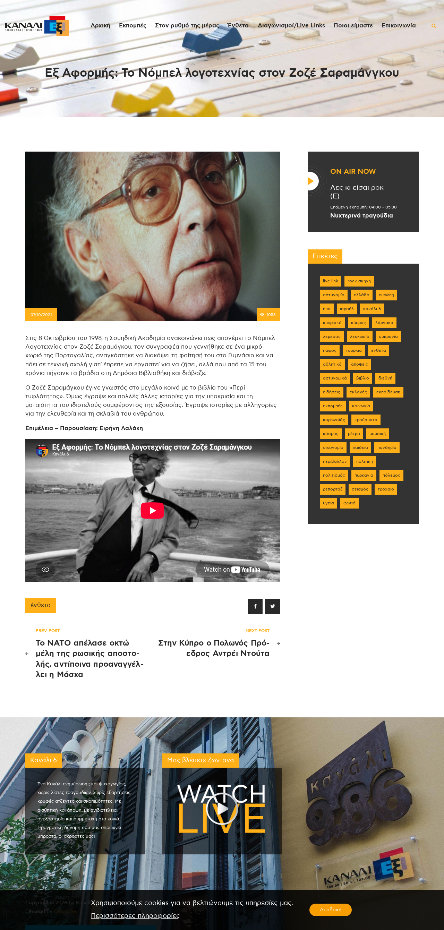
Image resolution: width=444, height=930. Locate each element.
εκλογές (358, 392)
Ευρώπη (386, 295)
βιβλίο (362, 378)
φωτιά (349, 503)
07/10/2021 (41, 315)
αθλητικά (332, 364)
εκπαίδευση (388, 392)
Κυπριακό (332, 323)
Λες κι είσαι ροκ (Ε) (357, 192)
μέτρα (354, 434)
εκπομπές (333, 406)
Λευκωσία (359, 336)
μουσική (377, 434)
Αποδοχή (330, 909)
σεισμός (360, 489)
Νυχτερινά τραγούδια (361, 216)
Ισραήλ (347, 309)
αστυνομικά (335, 378)
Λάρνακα (384, 323)
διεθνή (385, 378)
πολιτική (364, 461)
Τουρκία (354, 350)
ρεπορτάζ (332, 489)
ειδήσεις (331, 392)
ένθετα (41, 605)
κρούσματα (366, 420)
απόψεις (359, 364)
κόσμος (331, 434)
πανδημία (386, 447)
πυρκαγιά (364, 475)
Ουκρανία (388, 336)
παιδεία (360, 447)
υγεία (328, 503)
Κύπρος (358, 323)
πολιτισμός (334, 475)
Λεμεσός (332, 336)
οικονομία (333, 447)
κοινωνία (361, 406)
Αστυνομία (333, 295)
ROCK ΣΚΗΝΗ (359, 281)
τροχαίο (386, 489)
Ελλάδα (361, 295)
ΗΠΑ (327, 309)
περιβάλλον (335, 461)
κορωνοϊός (334, 420)
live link (330, 281)
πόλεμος (391, 475)
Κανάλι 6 (372, 309)
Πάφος (329, 350)
